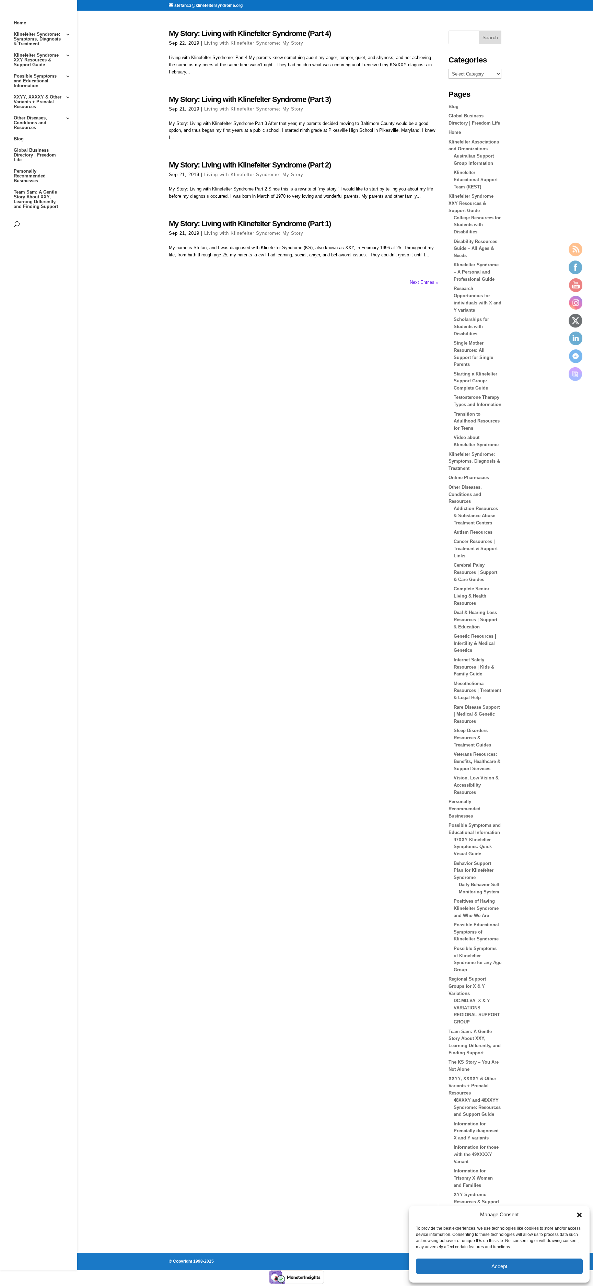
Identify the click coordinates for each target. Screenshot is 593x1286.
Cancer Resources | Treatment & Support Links (476, 548)
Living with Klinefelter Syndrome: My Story (253, 43)
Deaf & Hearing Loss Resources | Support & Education (475, 619)
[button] (579, 1215)
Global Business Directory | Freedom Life (35, 155)
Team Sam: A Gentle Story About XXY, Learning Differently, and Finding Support (36, 199)
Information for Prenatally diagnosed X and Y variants (476, 1131)
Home (20, 23)
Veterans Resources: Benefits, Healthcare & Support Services (477, 761)
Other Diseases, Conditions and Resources (30, 123)
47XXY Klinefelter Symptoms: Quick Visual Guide (473, 847)
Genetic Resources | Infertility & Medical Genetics (475, 643)
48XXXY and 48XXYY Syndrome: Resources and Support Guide (477, 1107)
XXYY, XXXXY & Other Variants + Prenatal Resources (37, 102)
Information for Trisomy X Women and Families (473, 1178)
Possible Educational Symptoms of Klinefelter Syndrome (476, 932)
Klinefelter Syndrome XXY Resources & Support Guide (36, 60)
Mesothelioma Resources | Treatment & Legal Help (477, 690)
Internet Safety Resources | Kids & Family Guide (474, 667)
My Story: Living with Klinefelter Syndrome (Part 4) (250, 33)
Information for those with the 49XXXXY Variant (476, 1154)
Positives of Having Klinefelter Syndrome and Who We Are (476, 908)
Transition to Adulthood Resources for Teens (477, 421)
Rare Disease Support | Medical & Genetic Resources (477, 714)
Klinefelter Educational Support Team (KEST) (476, 179)
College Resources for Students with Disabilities (477, 225)
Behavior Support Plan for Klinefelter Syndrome (473, 870)
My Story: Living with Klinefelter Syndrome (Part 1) (250, 223)
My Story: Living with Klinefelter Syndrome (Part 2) (250, 165)
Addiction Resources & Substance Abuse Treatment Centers (476, 515)
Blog (19, 139)
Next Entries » (424, 282)
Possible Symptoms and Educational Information (35, 81)
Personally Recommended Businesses (30, 176)
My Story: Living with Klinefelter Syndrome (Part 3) (250, 99)
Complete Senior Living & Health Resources (471, 596)
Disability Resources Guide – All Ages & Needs (475, 248)
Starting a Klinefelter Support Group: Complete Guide (475, 381)
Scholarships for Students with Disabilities (471, 326)
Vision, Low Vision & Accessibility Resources (476, 785)
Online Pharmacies (469, 477)
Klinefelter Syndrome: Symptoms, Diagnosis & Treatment (37, 39)
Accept (499, 1266)
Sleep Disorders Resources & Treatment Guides (472, 738)
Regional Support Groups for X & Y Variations (467, 986)
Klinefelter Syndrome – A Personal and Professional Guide (476, 272)
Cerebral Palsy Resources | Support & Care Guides (475, 572)
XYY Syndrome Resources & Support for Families (476, 1202)
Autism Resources (473, 532)
